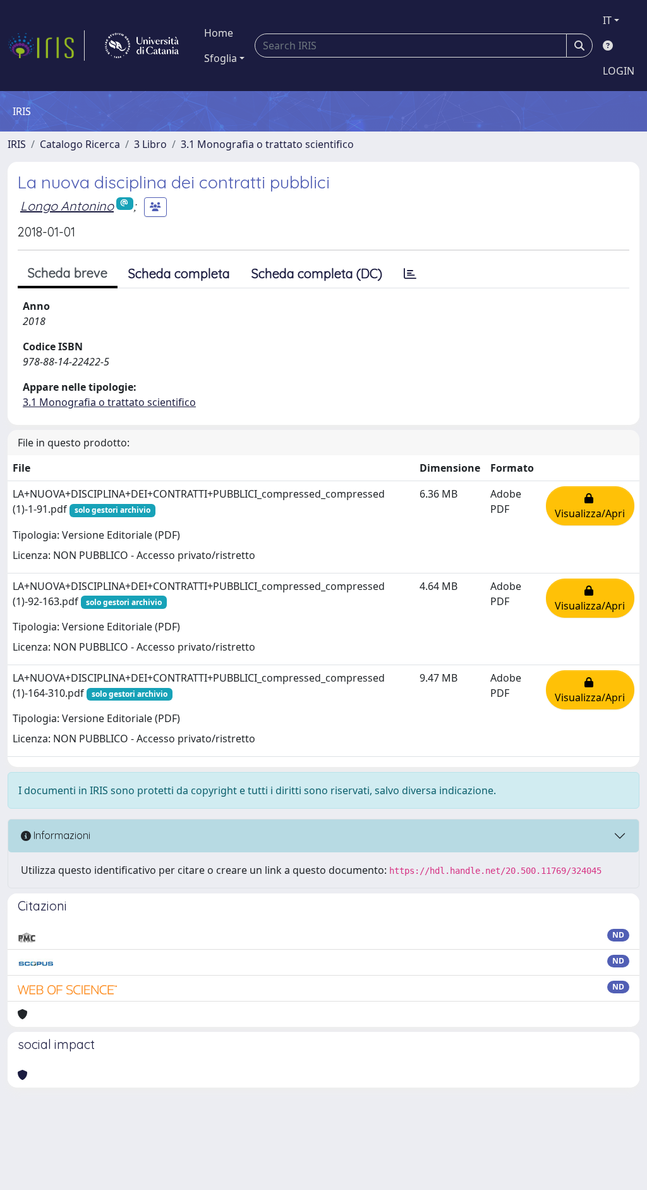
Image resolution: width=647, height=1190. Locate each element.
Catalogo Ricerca (80, 144)
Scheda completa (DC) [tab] (316, 273)
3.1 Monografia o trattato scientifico (267, 144)
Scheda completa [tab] (179, 273)
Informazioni (60, 835)
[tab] (410, 274)
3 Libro (150, 144)
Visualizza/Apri (590, 505)
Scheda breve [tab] (67, 273)
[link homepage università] (142, 45)
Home (218, 33)
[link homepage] (46, 45)
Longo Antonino (67, 206)
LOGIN (618, 71)
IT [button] (607, 20)
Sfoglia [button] (220, 58)
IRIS (17, 144)
